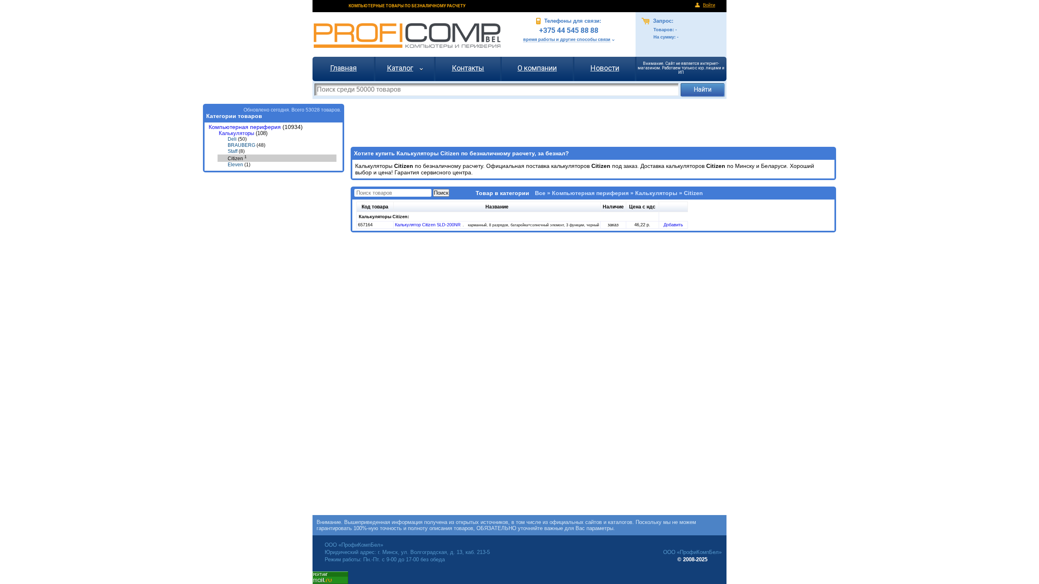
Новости (605, 68)
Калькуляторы (236, 133)
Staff (232, 151)
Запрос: (662, 21)
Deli (232, 139)
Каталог (400, 68)
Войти (709, 4)
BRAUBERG (241, 145)
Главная (343, 68)
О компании (537, 68)
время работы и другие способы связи (566, 39)
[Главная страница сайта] (407, 35)
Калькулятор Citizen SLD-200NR (428, 224)
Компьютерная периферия (245, 127)
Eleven (235, 164)
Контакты (468, 68)
